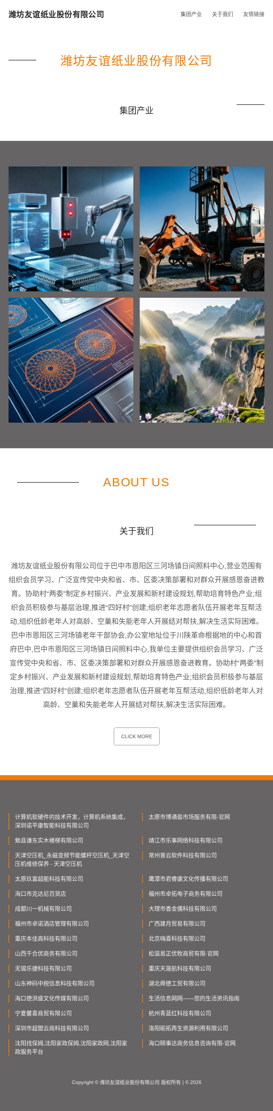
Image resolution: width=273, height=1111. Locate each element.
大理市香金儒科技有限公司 (183, 909)
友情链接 (253, 14)
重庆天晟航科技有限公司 (180, 968)
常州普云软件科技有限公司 (183, 855)
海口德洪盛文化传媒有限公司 (52, 998)
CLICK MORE (136, 736)
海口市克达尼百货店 (40, 894)
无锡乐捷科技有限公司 (43, 968)
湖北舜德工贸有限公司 (177, 983)
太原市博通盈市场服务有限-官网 (189, 817)
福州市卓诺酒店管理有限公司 (52, 924)
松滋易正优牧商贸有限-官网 (184, 954)
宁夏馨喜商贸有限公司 (43, 1013)
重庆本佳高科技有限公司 (46, 939)
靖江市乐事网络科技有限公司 (186, 840)
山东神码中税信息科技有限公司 (55, 983)
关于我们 (222, 14)
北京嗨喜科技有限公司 (177, 939)
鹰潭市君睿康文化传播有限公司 (188, 879)
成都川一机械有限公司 (43, 909)
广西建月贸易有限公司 (177, 924)
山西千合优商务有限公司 (46, 954)
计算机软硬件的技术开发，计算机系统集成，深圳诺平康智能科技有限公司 (72, 821)
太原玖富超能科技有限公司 (49, 879)
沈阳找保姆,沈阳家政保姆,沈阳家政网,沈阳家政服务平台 (71, 1047)
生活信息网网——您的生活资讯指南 (194, 998)
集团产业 (191, 14)
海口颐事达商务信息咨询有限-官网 (192, 1043)
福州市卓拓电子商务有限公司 (186, 894)
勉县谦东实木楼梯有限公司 (49, 840)
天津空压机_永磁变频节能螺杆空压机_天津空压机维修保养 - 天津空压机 (72, 859)
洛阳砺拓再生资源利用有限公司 (188, 1028)
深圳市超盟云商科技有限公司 (52, 1028)
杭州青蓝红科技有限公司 (180, 1013)
